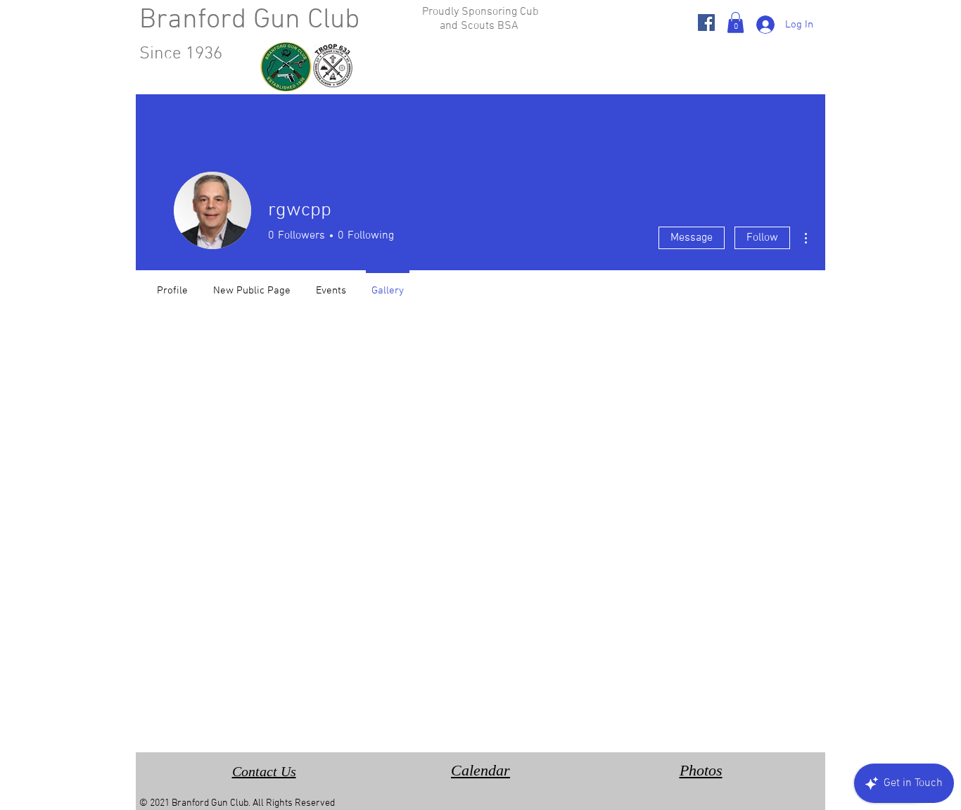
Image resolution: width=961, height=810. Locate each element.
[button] (735, 22)
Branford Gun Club (249, 20)
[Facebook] (706, 22)
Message (691, 238)
